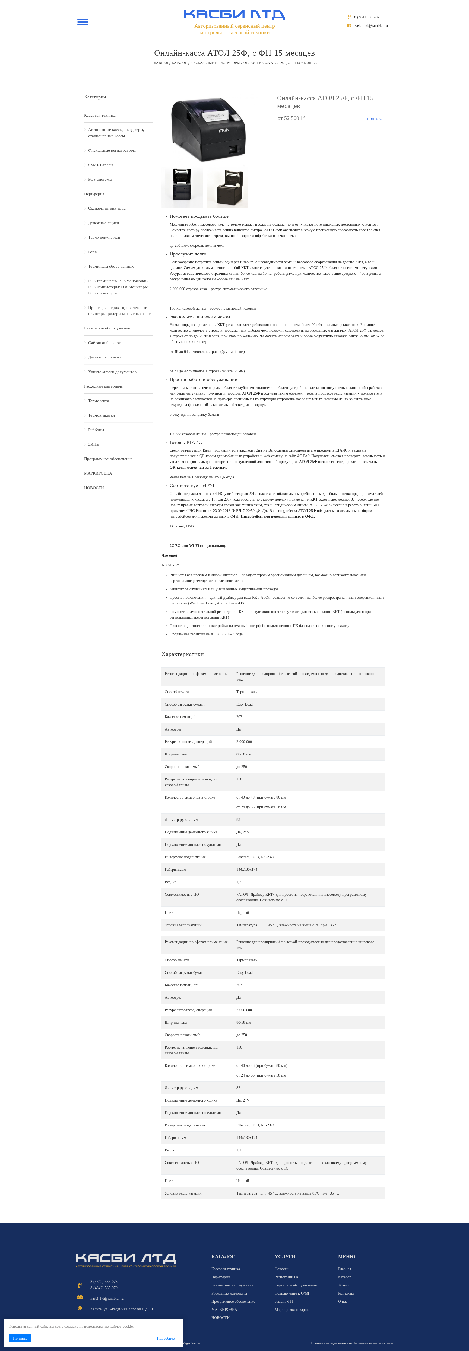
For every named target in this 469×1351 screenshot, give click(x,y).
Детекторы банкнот (105, 357)
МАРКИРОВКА (98, 473)
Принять (20, 1338)
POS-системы (100, 179)
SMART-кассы (100, 165)
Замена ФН (284, 1301)
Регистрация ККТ (289, 1277)
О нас (342, 1301)
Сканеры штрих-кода (107, 208)
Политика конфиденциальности (330, 1343)
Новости (282, 1269)
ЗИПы (93, 444)
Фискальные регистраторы (215, 63)
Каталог (179, 63)
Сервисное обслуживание (296, 1285)
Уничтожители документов (112, 372)
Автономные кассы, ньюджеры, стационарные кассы (116, 132)
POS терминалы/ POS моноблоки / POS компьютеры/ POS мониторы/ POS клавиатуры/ (118, 287)
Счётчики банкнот (104, 343)
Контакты (346, 1293)
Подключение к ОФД (292, 1293)
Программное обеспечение (108, 459)
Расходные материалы (103, 386)
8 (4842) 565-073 (367, 17)
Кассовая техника (100, 115)
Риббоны (96, 430)
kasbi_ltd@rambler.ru (371, 26)
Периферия (94, 194)
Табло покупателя (104, 237)
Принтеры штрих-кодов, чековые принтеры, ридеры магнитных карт (119, 310)
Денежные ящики (103, 223)
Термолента (98, 401)
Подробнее (166, 1338)
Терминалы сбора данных (111, 266)
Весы (92, 252)
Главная (160, 63)
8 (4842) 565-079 (104, 1288)
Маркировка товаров (292, 1310)
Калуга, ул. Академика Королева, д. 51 (121, 1309)
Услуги (344, 1285)
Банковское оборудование (107, 328)
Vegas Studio (191, 1343)
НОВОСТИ (94, 488)
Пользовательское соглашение (373, 1343)
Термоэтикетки (101, 415)
